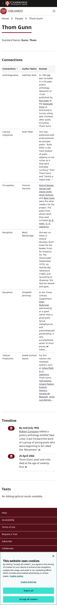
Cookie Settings (28, 582)
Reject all (28, 590)
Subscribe (7, 541)
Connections (11, 68)
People (19, 18)
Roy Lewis (44, 100)
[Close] (53, 556)
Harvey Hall (45, 188)
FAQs (4, 512)
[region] (28, 578)
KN (48, 75)
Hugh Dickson (46, 194)
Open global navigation (2, 3)
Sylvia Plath (48, 368)
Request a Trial (9, 534)
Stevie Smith (45, 191)
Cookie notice (16, 576)
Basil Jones (49, 198)
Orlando (15, 11)
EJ (51, 308)
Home (5, 18)
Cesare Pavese (46, 384)
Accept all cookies (28, 599)
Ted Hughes (45, 380)
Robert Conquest (29, 431)
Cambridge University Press (16, 3)
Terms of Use (8, 527)
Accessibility (8, 519)
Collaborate (8, 548)
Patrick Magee (46, 185)
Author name (29, 68)
